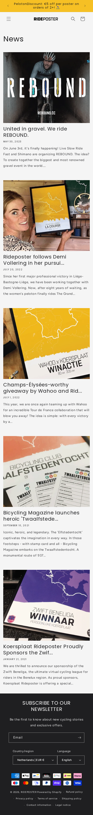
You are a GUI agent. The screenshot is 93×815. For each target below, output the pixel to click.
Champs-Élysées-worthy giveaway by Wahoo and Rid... (42, 388)
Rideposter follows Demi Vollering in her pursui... (34, 260)
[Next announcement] (85, 6)
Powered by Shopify (49, 792)
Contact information (39, 805)
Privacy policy (24, 798)
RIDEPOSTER (29, 792)
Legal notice (63, 805)
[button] (8, 19)
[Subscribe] (79, 738)
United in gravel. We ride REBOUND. (35, 132)
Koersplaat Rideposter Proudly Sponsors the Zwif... (43, 649)
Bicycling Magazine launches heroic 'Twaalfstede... (41, 516)
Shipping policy (72, 798)
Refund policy (74, 792)
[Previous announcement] (8, 6)
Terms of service (48, 798)
